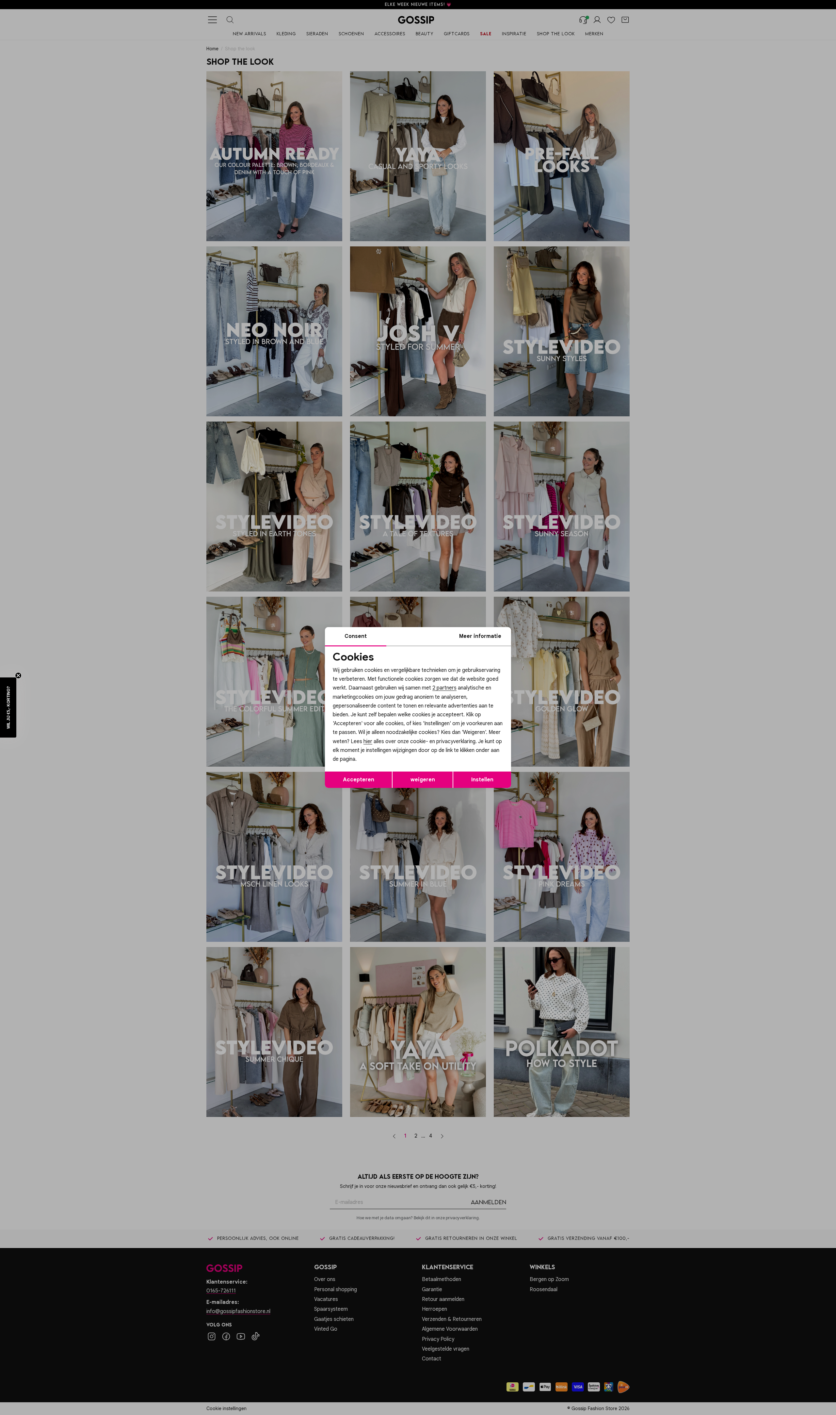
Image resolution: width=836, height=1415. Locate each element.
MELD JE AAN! (375, 749)
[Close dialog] (537, 634)
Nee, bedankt (375, 763)
